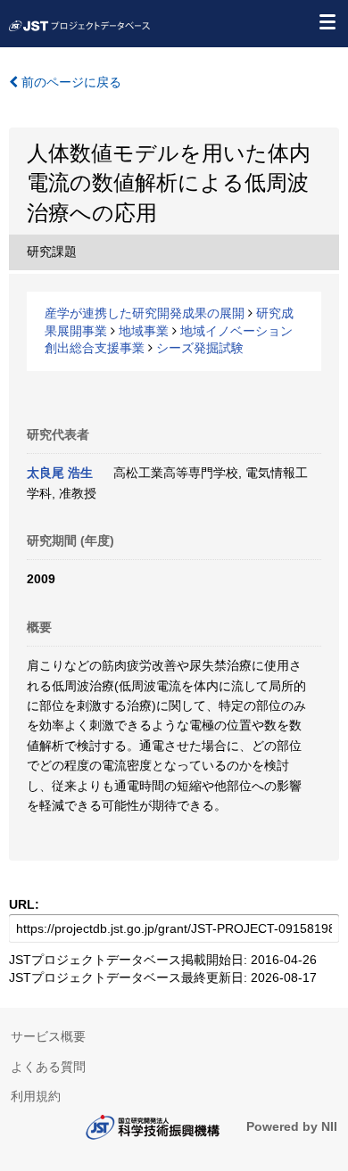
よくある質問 (48, 1067)
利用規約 (36, 1096)
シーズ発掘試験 (200, 348)
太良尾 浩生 (60, 473)
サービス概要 (48, 1036)
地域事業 (144, 331)
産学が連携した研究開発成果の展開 (144, 313)
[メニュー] (326, 21)
